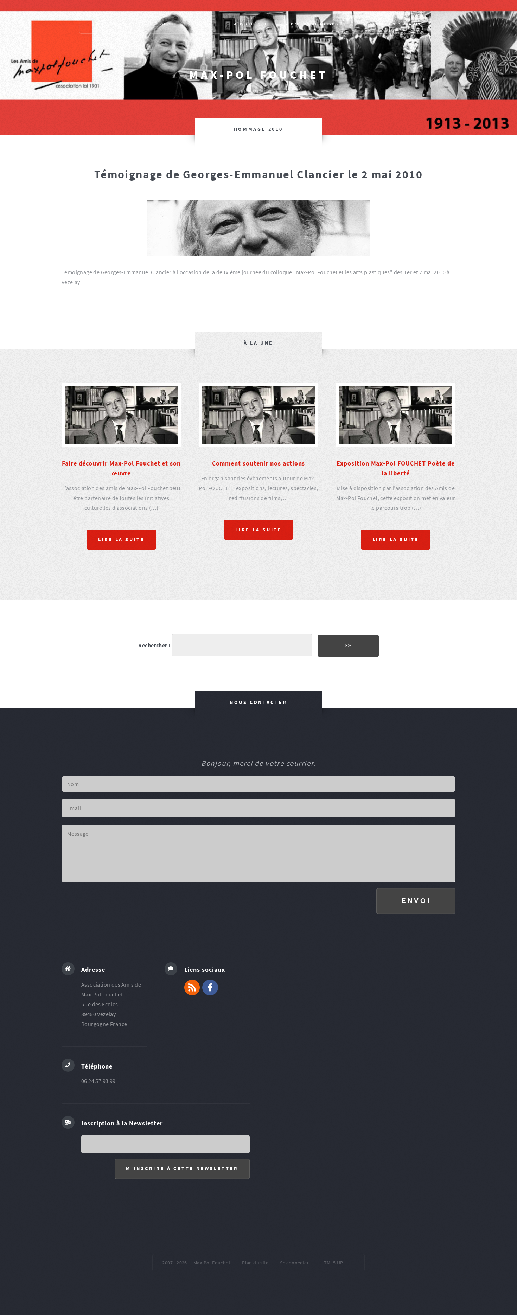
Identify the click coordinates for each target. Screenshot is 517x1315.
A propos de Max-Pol (313, 23)
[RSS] (192, 1030)
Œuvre (206, 23)
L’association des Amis (390, 23)
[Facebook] (210, 1030)
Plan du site (255, 1305)
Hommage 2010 (258, 129)
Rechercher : (154, 688)
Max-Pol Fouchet (258, 75)
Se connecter (294, 1305)
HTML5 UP (331, 1305)
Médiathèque (250, 23)
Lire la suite (121, 582)
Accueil (106, 23)
